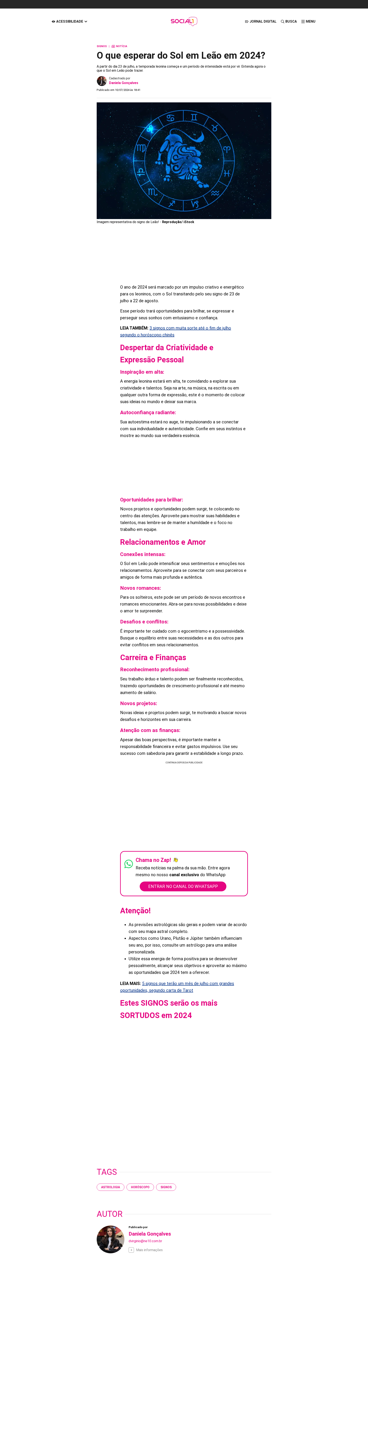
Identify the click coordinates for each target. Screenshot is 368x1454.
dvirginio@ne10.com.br (145, 1241)
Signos (166, 1187)
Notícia (119, 46)
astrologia (110, 1187)
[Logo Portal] (184, 21)
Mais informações (149, 1250)
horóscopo (140, 1187)
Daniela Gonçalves (123, 83)
